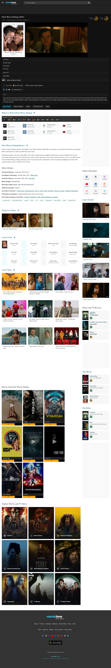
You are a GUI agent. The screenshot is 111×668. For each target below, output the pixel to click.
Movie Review (93, 324)
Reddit (9, 90)
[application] (56, 39)
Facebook (4, 90)
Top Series (86, 407)
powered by (5, 117)
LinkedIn (95, 186)
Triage (25, 422)
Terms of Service (59, 629)
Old (4, 422)
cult (36, 200)
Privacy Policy (68, 629)
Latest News (7, 269)
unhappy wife (49, 200)
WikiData (33, 197)
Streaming (48, 623)
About (39, 629)
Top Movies (87, 371)
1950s (32, 200)
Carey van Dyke (48, 191)
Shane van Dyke (59, 191)
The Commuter (6, 494)
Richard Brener (29, 191)
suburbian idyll (71, 200)
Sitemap (51, 629)
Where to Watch (17, 112)
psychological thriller (17, 200)
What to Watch (63, 623)
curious (41, 200)
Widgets (104, 193)
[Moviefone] (12, 2)
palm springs (57, 200)
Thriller (27, 85)
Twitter (39, 197)
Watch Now (34, 175)
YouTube (87, 186)
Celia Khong (20, 191)
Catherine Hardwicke (71, 191)
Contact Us (45, 629)
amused (26, 200)
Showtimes (55, 623)
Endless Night (6, 458)
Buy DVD (32, 178)
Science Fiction (34, 85)
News (74, 623)
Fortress (26, 494)
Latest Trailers (88, 199)
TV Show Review (94, 315)
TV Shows (41, 623)
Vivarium (47, 422)
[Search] (89, 3)
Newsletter (95, 193)
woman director (6, 200)
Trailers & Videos (9, 210)
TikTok (86, 193)
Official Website (46, 197)
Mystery (41, 85)
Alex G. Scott (39, 191)
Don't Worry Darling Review (13, 145)
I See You (47, 458)
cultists (64, 200)
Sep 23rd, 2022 (18, 85)
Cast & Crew (7, 237)
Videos (69, 623)
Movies (36, 623)
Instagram (55, 197)
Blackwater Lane (28, 458)
